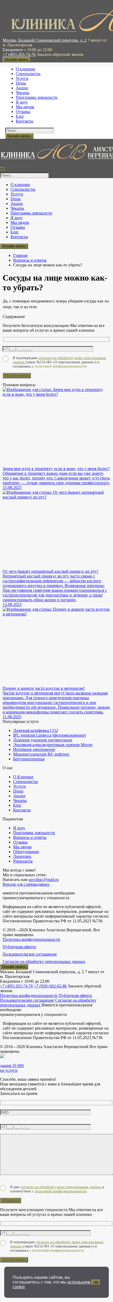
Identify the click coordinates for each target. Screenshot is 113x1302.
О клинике (25, 69)
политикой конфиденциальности (61, 1191)
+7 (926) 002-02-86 (50, 986)
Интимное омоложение (34, 749)
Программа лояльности (37, 97)
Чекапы (22, 92)
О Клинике (23, 777)
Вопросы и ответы (30, 260)
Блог (20, 116)
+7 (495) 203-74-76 (19, 54)
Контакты (24, 121)
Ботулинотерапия (28, 759)
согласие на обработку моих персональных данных (61, 1187)
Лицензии (22, 856)
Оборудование (26, 851)
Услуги (22, 78)
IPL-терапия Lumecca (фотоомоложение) (49, 735)
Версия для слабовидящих (26, 884)
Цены (21, 83)
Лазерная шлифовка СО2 (35, 730)
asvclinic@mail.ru (44, 879)
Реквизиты (23, 861)
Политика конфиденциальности (31, 939)
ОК (96, 1282)
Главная (20, 255)
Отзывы (23, 111)
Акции (22, 88)
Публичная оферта (19, 946)
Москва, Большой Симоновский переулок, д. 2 (44, 40)
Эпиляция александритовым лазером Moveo (53, 744)
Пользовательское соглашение (30, 954)
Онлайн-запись (17, 60)
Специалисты (28, 73)
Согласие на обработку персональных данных (44, 961)
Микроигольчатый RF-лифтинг (41, 754)
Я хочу (22, 102)
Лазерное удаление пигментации (42, 740)
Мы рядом (25, 107)
